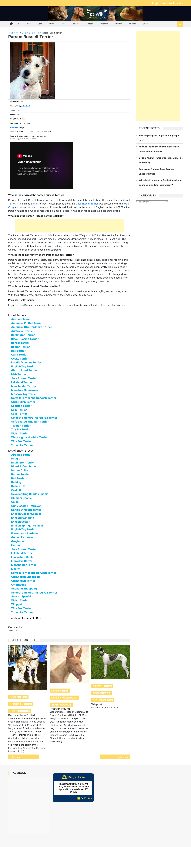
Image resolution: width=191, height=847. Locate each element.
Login (156, 3)
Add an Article (172, 3)
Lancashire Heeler (23, 557)
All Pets (132, 24)
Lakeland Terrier (21, 382)
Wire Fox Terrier (21, 441)
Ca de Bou (17, 490)
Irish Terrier (18, 374)
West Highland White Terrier (29, 437)
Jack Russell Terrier (87, 203)
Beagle (15, 458)
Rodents (76, 24)
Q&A (19, 24)
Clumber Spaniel (22, 498)
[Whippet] (110, 662)
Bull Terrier (18, 350)
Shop (145, 24)
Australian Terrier (22, 331)
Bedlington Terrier (23, 334)
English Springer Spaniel (27, 525)
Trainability (14, 127)
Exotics (118, 24)
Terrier (18, 110)
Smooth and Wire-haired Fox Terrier (34, 417)
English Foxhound (22, 517)
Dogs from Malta (64, 697)
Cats (40, 24)
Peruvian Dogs (21, 704)
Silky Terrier (19, 409)
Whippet (16, 604)
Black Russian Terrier (24, 338)
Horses (90, 24)
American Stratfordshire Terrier (31, 327)
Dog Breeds (18, 697)
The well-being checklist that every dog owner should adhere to (159, 149)
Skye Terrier (19, 413)
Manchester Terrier (23, 386)
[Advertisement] (69, 225)
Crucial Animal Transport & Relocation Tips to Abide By (161, 160)
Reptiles (104, 24)
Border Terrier (20, 342)
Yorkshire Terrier (22, 445)
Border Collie (19, 470)
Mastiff (15, 568)
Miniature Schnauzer (24, 390)
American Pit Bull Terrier (27, 323)
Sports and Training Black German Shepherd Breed (156, 171)
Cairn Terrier (19, 354)
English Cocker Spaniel (26, 513)
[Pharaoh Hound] (69, 664)
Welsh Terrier (20, 433)
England (26, 105)
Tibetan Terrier (21, 425)
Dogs (28, 24)
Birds (51, 24)
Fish (63, 24)
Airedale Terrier (21, 319)
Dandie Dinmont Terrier (26, 362)
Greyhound (18, 541)
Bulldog (16, 482)
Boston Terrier (20, 346)
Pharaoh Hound (60, 708)
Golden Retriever (22, 537)
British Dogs (102, 686)
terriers (31, 207)
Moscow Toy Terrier (24, 394)
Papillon (16, 757)
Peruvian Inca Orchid (21, 715)
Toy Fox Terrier (20, 429)
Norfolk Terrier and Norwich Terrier (33, 397)
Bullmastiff (18, 486)
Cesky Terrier (20, 358)
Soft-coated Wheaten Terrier (30, 421)
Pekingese (121, 757)
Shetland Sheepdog (24, 588)
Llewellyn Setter (21, 561)
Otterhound (18, 584)
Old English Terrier (23, 401)
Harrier (15, 545)
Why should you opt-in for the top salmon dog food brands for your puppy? (160, 182)
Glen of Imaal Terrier (24, 370)
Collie (15, 501)
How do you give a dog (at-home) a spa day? (159, 137)
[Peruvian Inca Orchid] (27, 667)
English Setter (20, 521)
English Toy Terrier (23, 366)
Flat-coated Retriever (25, 533)
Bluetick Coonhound (24, 466)
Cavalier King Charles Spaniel (30, 494)
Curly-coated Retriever (26, 505)
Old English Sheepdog (25, 576)
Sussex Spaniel (21, 596)
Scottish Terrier (21, 405)
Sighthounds (20, 711)
